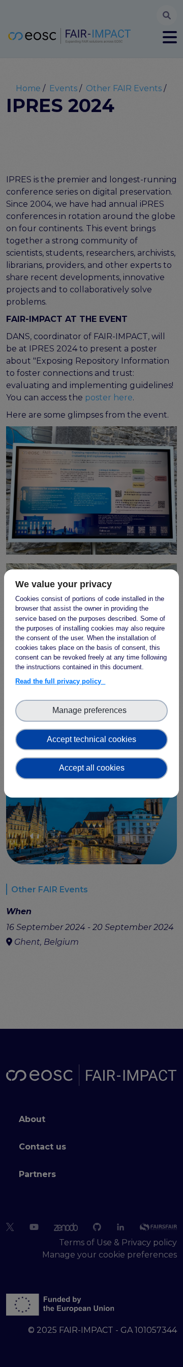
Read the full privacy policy (60, 681)
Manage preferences (91, 710)
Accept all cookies (92, 767)
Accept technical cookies (91, 739)
